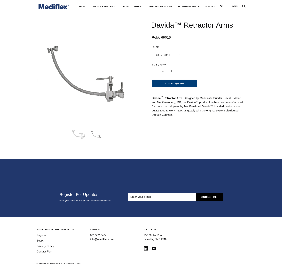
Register (42, 235)
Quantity (159, 65)
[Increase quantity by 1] (171, 71)
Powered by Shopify (72, 263)
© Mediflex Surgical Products (49, 263)
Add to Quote (174, 83)
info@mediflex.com (102, 239)
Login (234, 6)
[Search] (243, 6)
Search (41, 240)
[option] (87, 72)
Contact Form (45, 251)
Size (156, 47)
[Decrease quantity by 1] (154, 71)
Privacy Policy (45, 246)
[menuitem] (83, 6)
